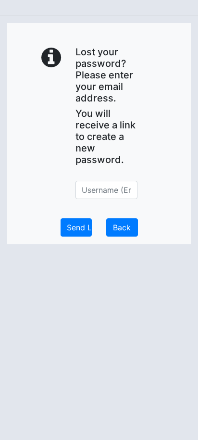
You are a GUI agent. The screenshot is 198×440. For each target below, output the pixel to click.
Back (122, 227)
